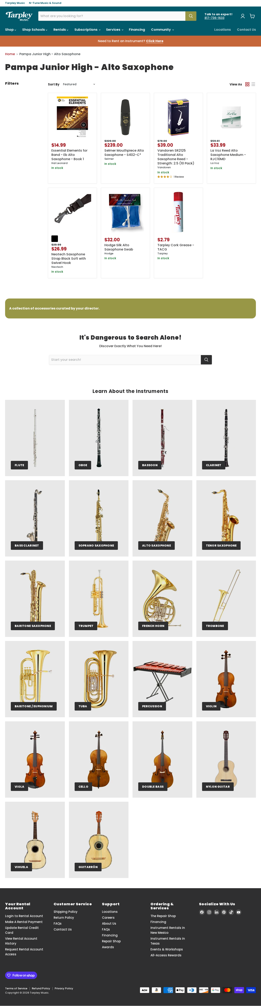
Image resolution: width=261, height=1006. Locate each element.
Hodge (108, 253)
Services (113, 29)
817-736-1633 (215, 18)
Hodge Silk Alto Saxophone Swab (118, 247)
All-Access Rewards (165, 955)
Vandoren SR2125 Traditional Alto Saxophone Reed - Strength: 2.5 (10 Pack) (175, 157)
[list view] (253, 84)
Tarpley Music (15, 3)
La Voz (214, 163)
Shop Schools (34, 29)
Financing (137, 29)
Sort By (53, 84)
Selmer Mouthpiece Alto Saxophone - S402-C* (124, 152)
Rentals (60, 29)
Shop (9, 29)
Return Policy (64, 917)
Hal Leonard (59, 163)
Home (10, 54)
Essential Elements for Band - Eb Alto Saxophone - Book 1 (69, 154)
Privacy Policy (64, 988)
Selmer (109, 159)
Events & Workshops (166, 949)
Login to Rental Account (24, 916)
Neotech (57, 267)
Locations (222, 29)
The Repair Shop (163, 916)
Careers (108, 917)
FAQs (58, 923)
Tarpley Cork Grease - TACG (175, 247)
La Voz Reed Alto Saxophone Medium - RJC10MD (228, 154)
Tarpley (162, 253)
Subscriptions (86, 29)
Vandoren (164, 167)
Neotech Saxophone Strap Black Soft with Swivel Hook (68, 258)
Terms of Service (16, 988)
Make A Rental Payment (24, 922)
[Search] (190, 16)
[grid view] (247, 84)
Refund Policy (41, 988)
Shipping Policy (65, 912)
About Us (109, 923)
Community (161, 29)
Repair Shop (111, 941)
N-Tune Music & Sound (45, 3)
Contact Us (246, 29)
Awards (108, 947)
